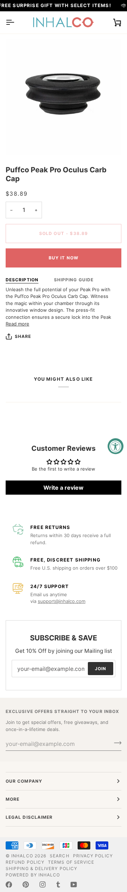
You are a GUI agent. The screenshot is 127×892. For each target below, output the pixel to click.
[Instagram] (43, 884)
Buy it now (63, 257)
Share (23, 336)
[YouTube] (74, 884)
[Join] (115, 742)
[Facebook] (9, 884)
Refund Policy (25, 862)
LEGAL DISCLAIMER (29, 817)
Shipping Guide (73, 279)
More (12, 799)
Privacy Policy (93, 855)
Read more (17, 324)
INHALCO (22, 855)
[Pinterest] (26, 884)
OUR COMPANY (24, 781)
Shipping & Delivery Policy (41, 868)
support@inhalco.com (61, 601)
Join (100, 668)
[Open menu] (16, 22)
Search (59, 855)
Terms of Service (71, 862)
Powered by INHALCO (33, 874)
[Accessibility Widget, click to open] (115, 446)
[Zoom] (19, 141)
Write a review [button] (63, 487)
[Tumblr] (58, 884)
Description (22, 279)
